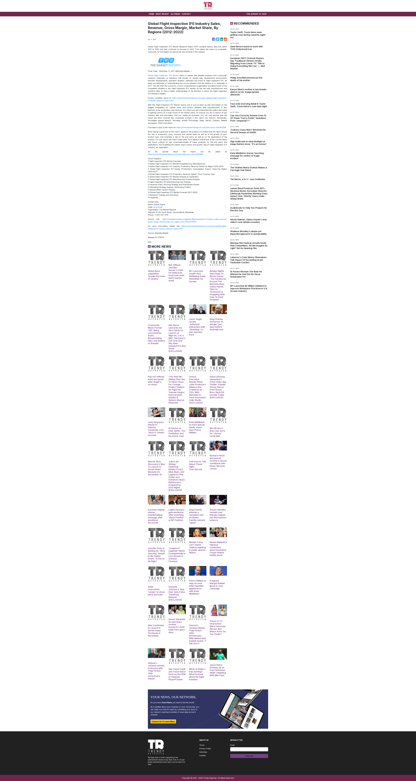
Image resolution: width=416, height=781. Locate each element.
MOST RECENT (162, 14)
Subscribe (249, 756)
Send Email (157, 207)
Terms (202, 745)
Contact (202, 755)
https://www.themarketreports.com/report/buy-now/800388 (201, 127)
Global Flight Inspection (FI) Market (163, 75)
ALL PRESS (175, 14)
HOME (151, 14)
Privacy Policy (205, 748)
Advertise (203, 752)
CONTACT (186, 14)
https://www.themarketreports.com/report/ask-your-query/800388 (175, 154)
